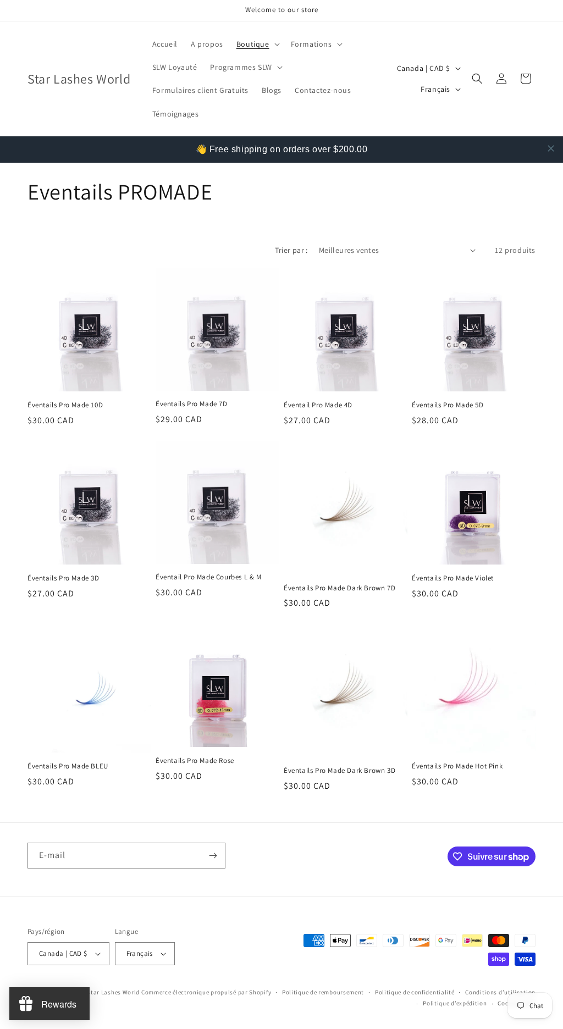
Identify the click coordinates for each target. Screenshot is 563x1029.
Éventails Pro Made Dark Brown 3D (339, 770)
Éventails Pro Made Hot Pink (457, 766)
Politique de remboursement (323, 992)
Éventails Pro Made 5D (448, 405)
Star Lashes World (113, 992)
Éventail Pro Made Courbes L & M (209, 577)
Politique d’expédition (455, 1003)
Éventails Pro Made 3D (63, 578)
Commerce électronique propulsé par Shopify (206, 992)
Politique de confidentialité (415, 992)
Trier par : (291, 250)
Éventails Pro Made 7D (192, 404)
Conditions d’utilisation (500, 992)
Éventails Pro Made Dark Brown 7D (339, 588)
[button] (257, 44)
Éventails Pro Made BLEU (67, 766)
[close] (551, 148)
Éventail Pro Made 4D (318, 405)
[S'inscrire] (213, 855)
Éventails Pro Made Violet (453, 578)
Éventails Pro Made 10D (65, 405)
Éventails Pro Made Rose (195, 760)
